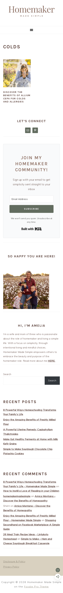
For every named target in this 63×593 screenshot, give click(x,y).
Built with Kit (31, 229)
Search (7, 374)
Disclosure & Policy (14, 561)
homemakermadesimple (17, 496)
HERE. (51, 360)
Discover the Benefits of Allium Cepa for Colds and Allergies (16, 97)
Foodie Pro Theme (36, 586)
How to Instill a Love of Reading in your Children (31, 490)
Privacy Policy (11, 566)
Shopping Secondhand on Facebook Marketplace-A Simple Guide (31, 525)
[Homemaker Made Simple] (31, 22)
